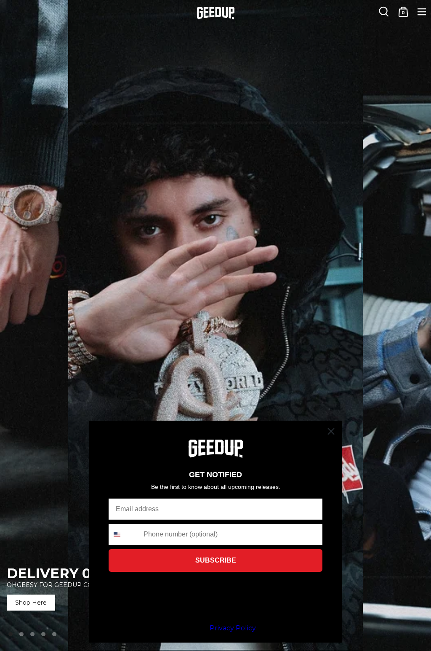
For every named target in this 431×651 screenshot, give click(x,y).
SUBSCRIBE (215, 560)
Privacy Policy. (233, 628)
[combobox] (124, 534)
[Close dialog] (331, 431)
